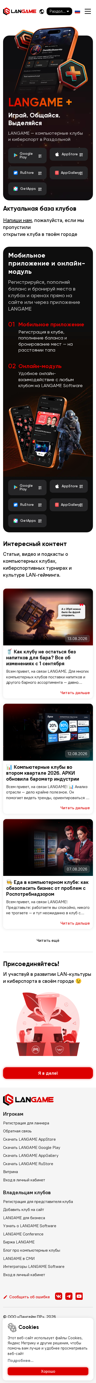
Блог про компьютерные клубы (31, 1250)
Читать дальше (75, 692)
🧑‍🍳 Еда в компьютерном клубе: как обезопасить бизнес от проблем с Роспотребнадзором (47, 888)
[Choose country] (42, 11)
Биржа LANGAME (19, 1241)
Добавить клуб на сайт (23, 1209)
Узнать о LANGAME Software (29, 1225)
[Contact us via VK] (58, 1296)
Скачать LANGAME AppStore (29, 1139)
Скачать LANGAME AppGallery (30, 1155)
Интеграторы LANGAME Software (34, 1266)
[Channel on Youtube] (79, 1296)
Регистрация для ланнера (26, 1122)
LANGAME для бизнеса (24, 1217)
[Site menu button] (88, 11)
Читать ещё (48, 940)
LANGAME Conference (23, 1233)
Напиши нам (17, 220)
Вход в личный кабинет (24, 1179)
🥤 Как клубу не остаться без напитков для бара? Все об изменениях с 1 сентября (41, 657)
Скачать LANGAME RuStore (28, 1163)
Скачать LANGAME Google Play (31, 1147)
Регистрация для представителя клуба (38, 1201)
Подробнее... (21, 1360)
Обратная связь (17, 1130)
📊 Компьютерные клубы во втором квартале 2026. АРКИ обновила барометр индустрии (42, 773)
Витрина (10, 1171)
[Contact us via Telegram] (68, 1296)
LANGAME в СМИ (19, 1258)
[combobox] (59, 11)
